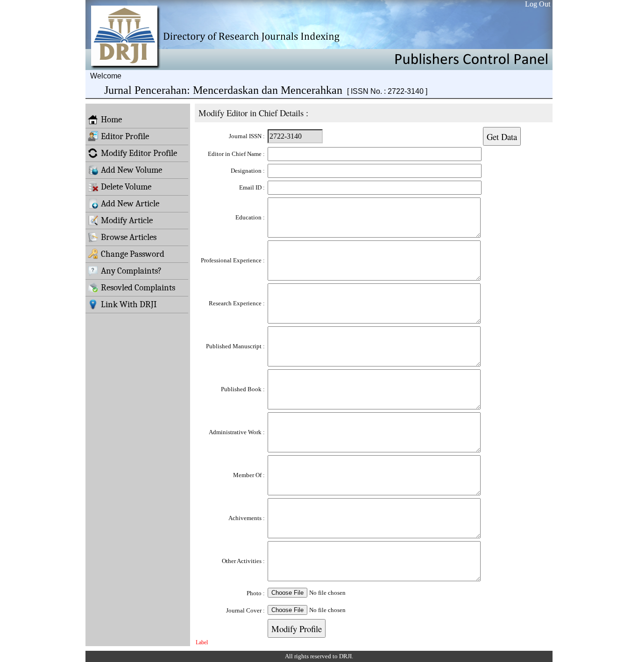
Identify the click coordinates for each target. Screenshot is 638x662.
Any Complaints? (131, 271)
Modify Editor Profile (139, 153)
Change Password (132, 254)
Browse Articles (128, 237)
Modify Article (127, 220)
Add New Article (130, 203)
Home (111, 119)
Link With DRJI (129, 304)
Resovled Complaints (138, 287)
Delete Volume (126, 187)
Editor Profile (125, 136)
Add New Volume (131, 170)
